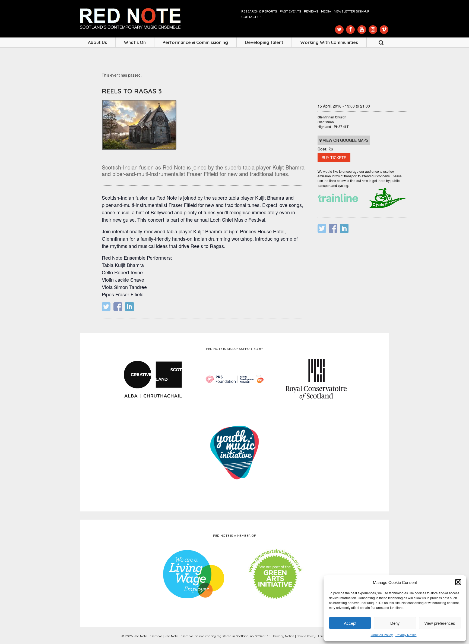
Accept (350, 623)
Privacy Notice (406, 634)
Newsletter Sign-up (351, 11)
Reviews (311, 11)
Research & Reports (259, 11)
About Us (97, 42)
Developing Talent (264, 42)
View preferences (439, 623)
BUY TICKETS (334, 157)
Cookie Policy (306, 636)
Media (326, 11)
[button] (458, 582)
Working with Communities (329, 42)
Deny (395, 623)
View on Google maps (345, 140)
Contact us (251, 17)
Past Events (290, 11)
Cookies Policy (382, 634)
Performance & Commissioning (195, 42)
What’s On (135, 42)
